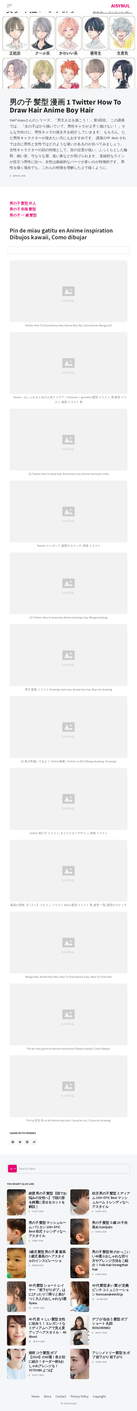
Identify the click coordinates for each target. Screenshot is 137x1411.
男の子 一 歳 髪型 (23, 215)
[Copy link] (34, 1142)
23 (30, 1308)
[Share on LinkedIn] (27, 1142)
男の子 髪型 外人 (23, 203)
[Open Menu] (9, 5)
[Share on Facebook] (13, 1142)
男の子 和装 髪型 (23, 209)
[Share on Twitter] (20, 1142)
